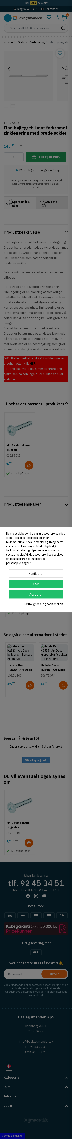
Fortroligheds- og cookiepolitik (43, 604)
